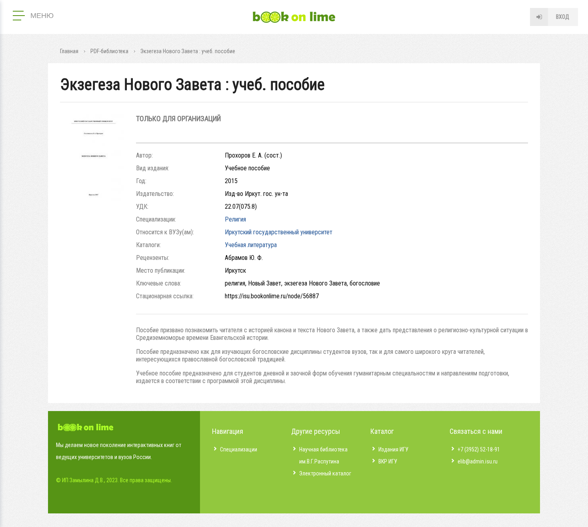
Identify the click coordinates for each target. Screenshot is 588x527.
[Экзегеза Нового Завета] (92, 202)
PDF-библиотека (109, 51)
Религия (235, 219)
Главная (69, 51)
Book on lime (294, 17)
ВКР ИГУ (387, 461)
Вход (562, 17)
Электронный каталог (325, 473)
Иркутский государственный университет (278, 232)
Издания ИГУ (393, 449)
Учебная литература (251, 245)
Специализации (238, 449)
